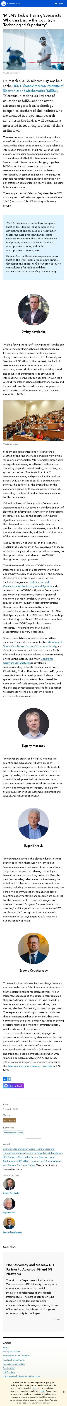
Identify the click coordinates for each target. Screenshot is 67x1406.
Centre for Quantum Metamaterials (43, 1153)
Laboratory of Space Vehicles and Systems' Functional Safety (32, 644)
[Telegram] (9, 1079)
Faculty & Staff (9, 1368)
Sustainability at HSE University (16, 1355)
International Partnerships (14, 1364)
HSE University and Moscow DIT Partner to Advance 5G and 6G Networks (30, 1269)
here (35, 1388)
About (7, 1343)
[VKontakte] (5, 1079)
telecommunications (13, 1132)
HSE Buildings (9, 1372)
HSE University (13, 3)
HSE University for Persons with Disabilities (21, 1376)
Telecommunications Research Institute (30, 1066)
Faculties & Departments (13, 1360)
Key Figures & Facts (11, 1351)
